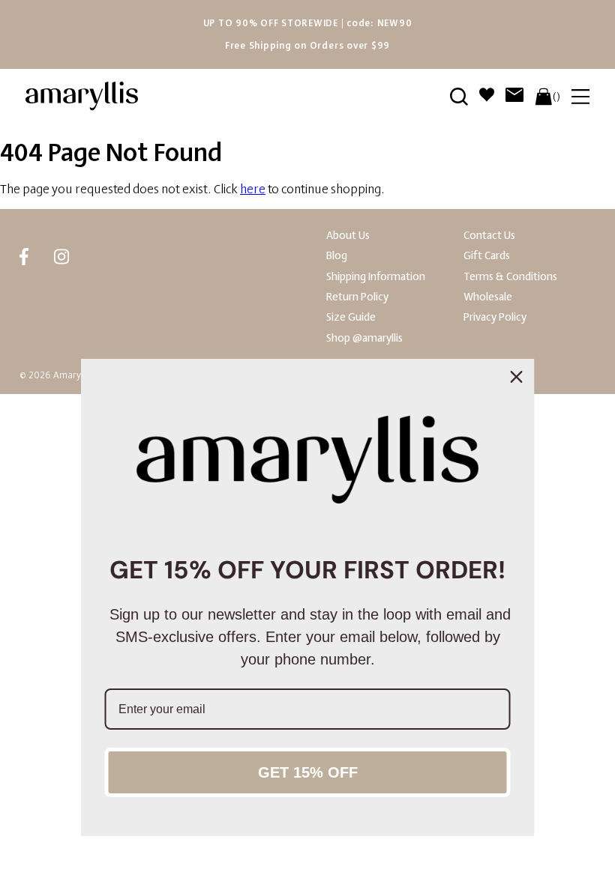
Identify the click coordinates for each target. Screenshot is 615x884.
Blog (336, 255)
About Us (348, 235)
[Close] (517, 377)
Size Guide (351, 317)
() (556, 97)
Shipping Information (375, 276)
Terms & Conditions (510, 276)
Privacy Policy (495, 317)
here (253, 189)
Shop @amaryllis (364, 338)
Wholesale (488, 297)
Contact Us (489, 235)
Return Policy (357, 297)
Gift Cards (487, 255)
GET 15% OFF (308, 772)
